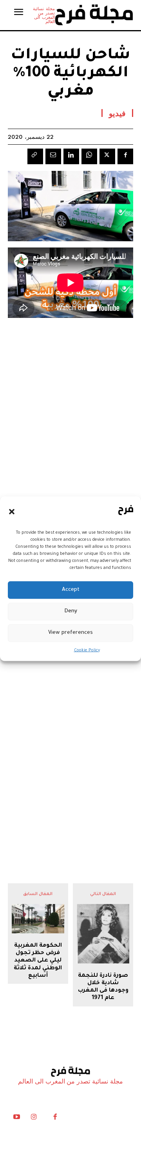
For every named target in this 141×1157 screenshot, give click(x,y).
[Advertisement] (70, 764)
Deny (70, 611)
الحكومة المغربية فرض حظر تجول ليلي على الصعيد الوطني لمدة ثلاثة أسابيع (38, 961)
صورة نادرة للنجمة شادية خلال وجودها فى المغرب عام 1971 (103, 987)
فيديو (117, 113)
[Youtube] (16, 1118)
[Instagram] (33, 1118)
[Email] (53, 156)
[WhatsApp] (89, 156)
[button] (12, 512)
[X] (107, 156)
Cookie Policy (87, 650)
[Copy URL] (35, 156)
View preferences (70, 633)
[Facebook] (125, 156)
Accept (71, 590)
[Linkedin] (71, 156)
